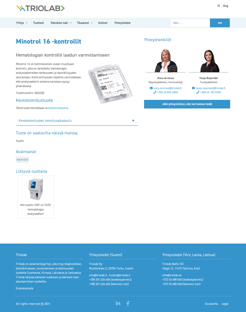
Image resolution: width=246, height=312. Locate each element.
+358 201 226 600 (99, 279)
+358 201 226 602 (99, 284)
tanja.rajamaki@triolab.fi (210, 88)
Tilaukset (83, 23)
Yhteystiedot (122, 23)
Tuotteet (38, 23)
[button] (77, 121)
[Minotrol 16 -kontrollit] (110, 84)
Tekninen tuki (59, 23)
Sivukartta (211, 304)
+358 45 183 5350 (210, 92)
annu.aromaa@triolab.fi (168, 88)
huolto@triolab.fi (119, 275)
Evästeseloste (24, 288)
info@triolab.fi (98, 275)
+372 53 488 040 (172, 279)
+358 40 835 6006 (167, 92)
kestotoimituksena (56, 108)
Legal (225, 304)
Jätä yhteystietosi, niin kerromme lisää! (187, 104)
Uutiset (103, 23)
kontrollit (22, 159)
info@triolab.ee (172, 275)
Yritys (20, 23)
